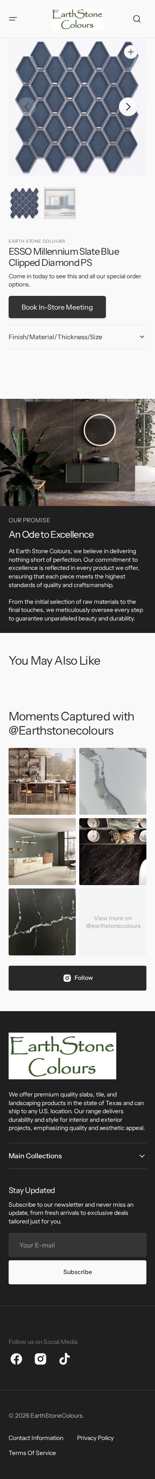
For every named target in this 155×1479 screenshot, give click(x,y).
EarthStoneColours (57, 1415)
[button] (12, 18)
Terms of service (32, 1453)
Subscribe (77, 1272)
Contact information (36, 1438)
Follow (83, 978)
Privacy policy (95, 1438)
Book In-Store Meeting (57, 307)
